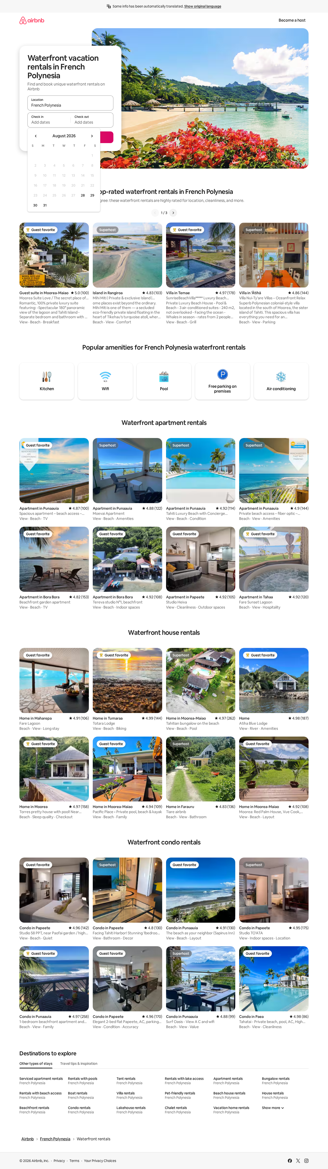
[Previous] (155, 213)
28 (83, 195)
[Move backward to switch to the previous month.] (35, 136)
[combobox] (70, 105)
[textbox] (49, 122)
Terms (74, 1161)
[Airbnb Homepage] (31, 20)
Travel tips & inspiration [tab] (78, 1063)
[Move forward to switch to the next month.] (91, 136)
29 (92, 195)
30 (35, 205)
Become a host (292, 20)
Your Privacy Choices (100, 1161)
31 (45, 205)
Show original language (202, 6)
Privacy (59, 1161)
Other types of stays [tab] (35, 1063)
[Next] (173, 213)
